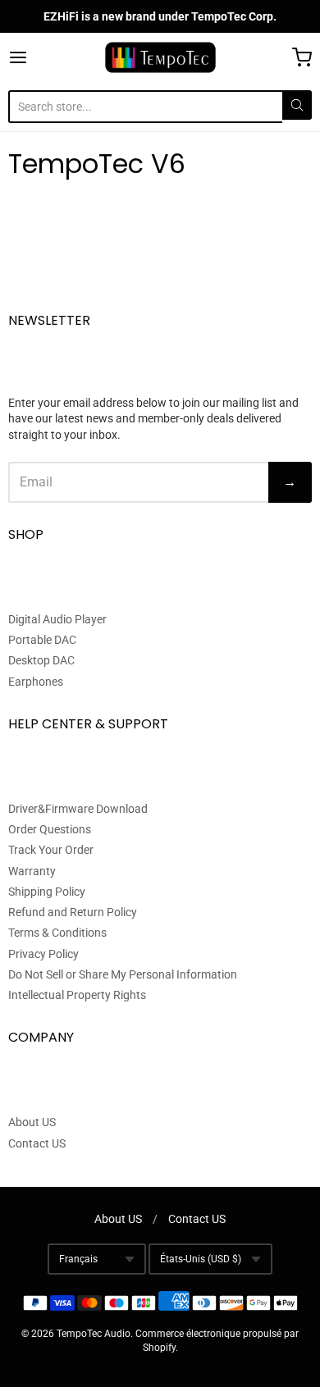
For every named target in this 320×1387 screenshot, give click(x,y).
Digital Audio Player (57, 619)
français (78, 1259)
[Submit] (297, 105)
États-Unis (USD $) (200, 1259)
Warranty (32, 871)
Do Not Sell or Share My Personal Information (122, 974)
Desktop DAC (41, 660)
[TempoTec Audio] (160, 57)
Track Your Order (51, 849)
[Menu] (38, 57)
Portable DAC (42, 639)
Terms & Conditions (57, 932)
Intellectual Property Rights (77, 994)
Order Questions (49, 829)
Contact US (37, 1143)
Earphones (35, 681)
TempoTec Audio (93, 1333)
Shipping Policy (46, 891)
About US (32, 1122)
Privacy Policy (43, 953)
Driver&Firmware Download (78, 808)
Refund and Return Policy (72, 912)
